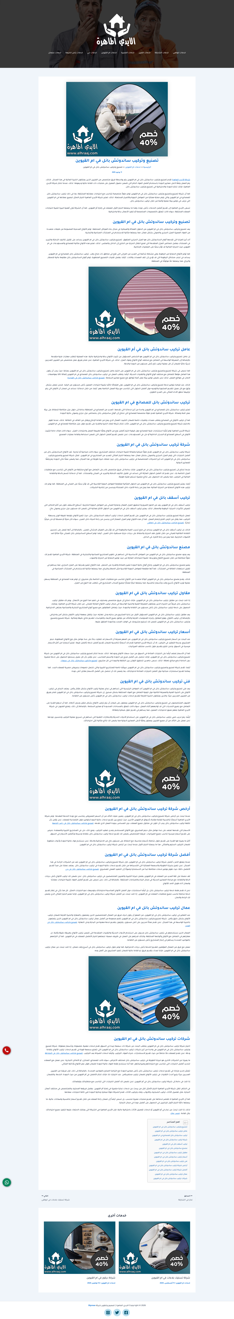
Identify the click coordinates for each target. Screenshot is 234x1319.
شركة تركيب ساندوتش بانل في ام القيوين (170, 1140)
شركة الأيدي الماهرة (181, 180)
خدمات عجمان (54, 53)
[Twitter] (117, 1312)
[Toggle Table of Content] (184, 1122)
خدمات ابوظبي (179, 53)
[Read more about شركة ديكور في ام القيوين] (79, 1248)
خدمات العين (144, 53)
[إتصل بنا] (7, 1050)
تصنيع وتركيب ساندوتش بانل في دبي (82, 869)
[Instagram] (108, 1312)
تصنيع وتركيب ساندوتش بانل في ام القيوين (170, 1127)
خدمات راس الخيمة (74, 53)
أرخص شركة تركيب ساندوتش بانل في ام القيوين (168, 1166)
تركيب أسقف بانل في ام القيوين (174, 1144)
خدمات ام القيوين (109, 53)
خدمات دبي (92, 53)
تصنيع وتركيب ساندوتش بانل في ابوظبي (165, 523)
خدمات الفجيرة (127, 53)
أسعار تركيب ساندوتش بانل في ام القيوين (170, 1157)
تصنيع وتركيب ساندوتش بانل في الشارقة (64, 1053)
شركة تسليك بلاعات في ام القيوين (170, 1278)
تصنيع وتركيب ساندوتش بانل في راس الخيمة (73, 823)
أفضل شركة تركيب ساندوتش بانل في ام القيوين (168, 1170)
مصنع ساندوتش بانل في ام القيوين (173, 1148)
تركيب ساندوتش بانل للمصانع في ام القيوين (169, 1136)
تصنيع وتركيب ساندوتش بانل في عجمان (79, 661)
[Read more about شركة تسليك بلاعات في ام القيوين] (154, 1248)
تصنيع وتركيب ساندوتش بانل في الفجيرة (86, 378)
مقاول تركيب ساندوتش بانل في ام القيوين (170, 1153)
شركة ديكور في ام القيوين (101, 1278)
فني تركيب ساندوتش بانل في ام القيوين (171, 1161)
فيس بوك (175, 1114)
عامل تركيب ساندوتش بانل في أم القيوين (171, 1131)
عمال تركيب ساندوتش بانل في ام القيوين (171, 1174)
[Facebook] (126, 1312)
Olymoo (91, 1306)
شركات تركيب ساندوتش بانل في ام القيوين (170, 1179)
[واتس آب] (7, 1182)
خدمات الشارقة (162, 53)
